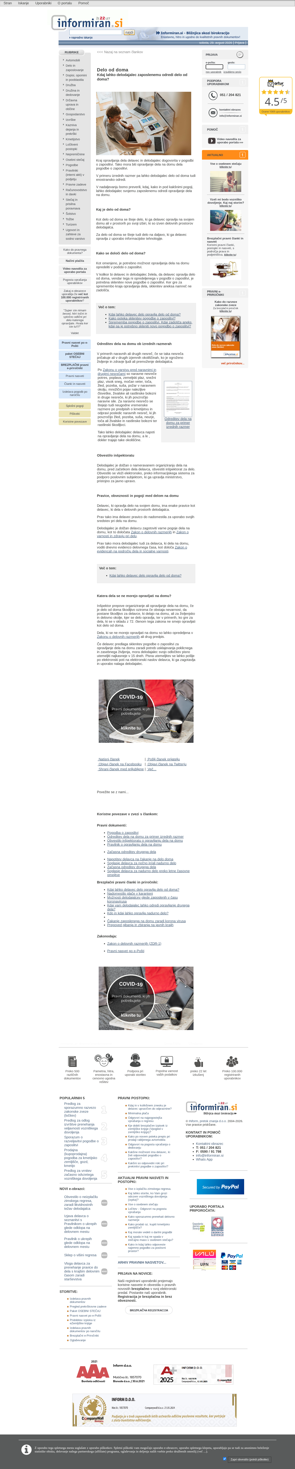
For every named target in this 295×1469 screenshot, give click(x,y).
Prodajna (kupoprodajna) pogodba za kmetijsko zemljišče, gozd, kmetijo (80, 1158)
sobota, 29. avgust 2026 (215, 42)
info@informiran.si (230, 115)
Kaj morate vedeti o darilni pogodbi (150, 1232)
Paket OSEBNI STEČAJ (85, 1310)
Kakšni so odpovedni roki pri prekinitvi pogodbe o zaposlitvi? (148, 1165)
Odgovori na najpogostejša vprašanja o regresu (145, 1119)
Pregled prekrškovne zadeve (88, 1306)
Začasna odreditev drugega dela (131, 852)
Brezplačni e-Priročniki (84, 1335)
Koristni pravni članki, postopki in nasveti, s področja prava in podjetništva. (225, 246)
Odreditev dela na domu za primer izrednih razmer (178, 423)
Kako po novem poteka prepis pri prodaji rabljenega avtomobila (149, 1138)
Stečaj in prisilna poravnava (73, 204)
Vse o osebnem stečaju (143, 1204)
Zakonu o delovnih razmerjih (118, 637)
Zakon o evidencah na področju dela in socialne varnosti (142, 549)
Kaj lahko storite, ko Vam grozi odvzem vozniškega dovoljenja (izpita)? (147, 1196)
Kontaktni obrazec (209, 1144)
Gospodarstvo (75, 114)
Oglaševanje (78, 1340)
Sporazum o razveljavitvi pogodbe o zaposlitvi (81, 1141)
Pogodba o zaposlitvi (122, 833)
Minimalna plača (138, 1113)
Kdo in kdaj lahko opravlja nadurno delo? (137, 913)
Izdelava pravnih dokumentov (80, 1300)
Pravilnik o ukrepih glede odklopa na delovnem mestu (78, 1243)
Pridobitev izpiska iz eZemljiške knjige (83, 1321)
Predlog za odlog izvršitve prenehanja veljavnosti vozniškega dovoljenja (81, 1126)
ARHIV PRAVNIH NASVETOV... (142, 1262)
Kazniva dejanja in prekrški (72, 129)
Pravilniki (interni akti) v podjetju (75, 175)
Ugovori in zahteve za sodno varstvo (75, 234)
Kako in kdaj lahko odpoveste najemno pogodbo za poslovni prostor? (147, 1248)
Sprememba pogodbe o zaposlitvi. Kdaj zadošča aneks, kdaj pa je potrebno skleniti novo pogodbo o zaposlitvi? (151, 324)
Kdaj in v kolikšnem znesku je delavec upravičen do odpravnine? (150, 1107)
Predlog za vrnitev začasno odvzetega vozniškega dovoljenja (80, 1174)
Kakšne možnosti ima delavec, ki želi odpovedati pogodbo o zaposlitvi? (149, 1155)
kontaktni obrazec (230, 109)
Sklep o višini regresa (80, 1255)
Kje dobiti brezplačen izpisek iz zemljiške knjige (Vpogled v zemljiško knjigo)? (148, 1129)
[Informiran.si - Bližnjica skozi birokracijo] (173, 1043)
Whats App (204, 1159)
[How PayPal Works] (220, 1193)
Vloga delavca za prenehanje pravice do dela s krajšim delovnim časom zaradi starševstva (82, 1271)
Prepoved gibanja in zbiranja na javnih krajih (140, 925)
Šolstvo (71, 213)
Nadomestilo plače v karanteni (130, 893)
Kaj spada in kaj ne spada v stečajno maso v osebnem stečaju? (150, 1238)
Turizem (71, 224)
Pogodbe (72, 165)
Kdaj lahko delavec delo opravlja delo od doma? (145, 314)
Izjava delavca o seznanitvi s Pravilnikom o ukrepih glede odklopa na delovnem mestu (80, 1224)
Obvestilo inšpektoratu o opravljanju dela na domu (145, 840)
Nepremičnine (75, 154)
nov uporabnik (213, 71)
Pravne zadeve (76, 184)
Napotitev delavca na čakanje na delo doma (140, 859)
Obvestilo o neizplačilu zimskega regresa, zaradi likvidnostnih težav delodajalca (81, 1202)
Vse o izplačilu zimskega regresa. (149, 1188)
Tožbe (70, 219)
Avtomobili (73, 60)
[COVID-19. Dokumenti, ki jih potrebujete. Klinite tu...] (146, 741)
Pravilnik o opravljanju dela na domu (134, 844)
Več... (151, 769)
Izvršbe (71, 119)
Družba (71, 85)
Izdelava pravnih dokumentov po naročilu (85, 1329)
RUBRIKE (72, 52)
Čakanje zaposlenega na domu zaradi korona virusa (146, 921)
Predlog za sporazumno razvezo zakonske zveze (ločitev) (80, 1109)
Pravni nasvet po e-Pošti (125, 951)
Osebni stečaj (75, 159)
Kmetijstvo (73, 139)
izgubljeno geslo (232, 71)
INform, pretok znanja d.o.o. (208, 1121)
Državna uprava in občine (72, 105)
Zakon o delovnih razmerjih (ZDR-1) (134, 943)
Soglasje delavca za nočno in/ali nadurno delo (141, 863)
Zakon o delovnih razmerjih (151, 532)
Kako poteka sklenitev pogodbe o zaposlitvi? (142, 318)
